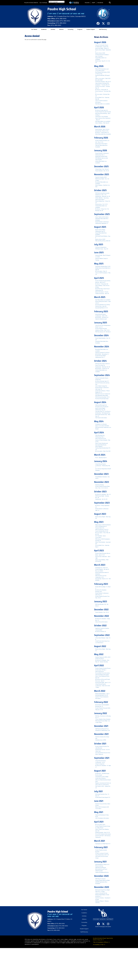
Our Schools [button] (43, 2)
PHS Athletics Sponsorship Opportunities (101, 158)
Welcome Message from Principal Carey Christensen (101, 405)
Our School (34, 29)
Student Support (90, 29)
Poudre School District (31, 2)
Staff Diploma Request (100, 867)
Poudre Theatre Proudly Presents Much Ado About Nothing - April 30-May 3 (103, 113)
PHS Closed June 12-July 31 (101, 529)
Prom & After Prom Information (102, 673)
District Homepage (100, 926)
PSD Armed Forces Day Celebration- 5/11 (100, 576)
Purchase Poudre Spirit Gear (102, 398)
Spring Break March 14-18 (101, 695)
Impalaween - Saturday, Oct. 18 (102, 196)
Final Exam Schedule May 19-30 (102, 266)
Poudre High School (61, 9)
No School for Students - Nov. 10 (103, 494)
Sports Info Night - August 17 (102, 48)
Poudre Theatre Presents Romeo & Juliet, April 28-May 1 (103, 669)
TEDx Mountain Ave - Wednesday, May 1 (100, 436)
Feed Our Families (99, 485)
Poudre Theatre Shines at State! (102, 880)
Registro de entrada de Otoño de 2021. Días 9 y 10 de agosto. (103, 783)
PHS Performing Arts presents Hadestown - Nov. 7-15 (102, 193)
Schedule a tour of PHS (100, 740)
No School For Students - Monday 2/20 (101, 590)
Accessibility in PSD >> (99, 944)
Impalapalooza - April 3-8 (101, 567)
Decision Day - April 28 (100, 306)
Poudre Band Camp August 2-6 (102, 797)
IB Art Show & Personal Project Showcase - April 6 (102, 680)
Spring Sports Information (101, 143)
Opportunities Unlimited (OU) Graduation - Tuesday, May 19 (102, 84)
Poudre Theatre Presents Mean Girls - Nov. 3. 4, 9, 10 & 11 (102, 487)
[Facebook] (98, 24)
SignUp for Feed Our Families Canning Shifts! (102, 629)
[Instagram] (108, 24)
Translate (61, 3)
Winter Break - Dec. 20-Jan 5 (102, 169)
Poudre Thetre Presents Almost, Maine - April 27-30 (102, 554)
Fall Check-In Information (101, 417)
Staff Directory (103, 29)
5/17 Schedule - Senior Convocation (100, 536)
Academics (44, 29)
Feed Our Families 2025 (101, 177)
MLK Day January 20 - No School (103, 332)
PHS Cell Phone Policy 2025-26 (102, 241)
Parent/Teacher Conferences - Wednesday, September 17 (102, 222)
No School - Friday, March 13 (102, 132)
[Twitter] (103, 24)
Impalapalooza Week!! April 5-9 (102, 843)
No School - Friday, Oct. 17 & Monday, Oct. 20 (102, 209)
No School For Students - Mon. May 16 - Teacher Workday (102, 661)
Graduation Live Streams (101, 424)
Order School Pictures (100, 778)
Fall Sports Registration (100, 247)
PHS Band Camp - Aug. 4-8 (101, 249)
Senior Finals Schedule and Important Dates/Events (101, 444)
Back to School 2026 (100, 53)
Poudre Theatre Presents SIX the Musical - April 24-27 (102, 281)
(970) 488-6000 (61, 19)
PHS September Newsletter (101, 395)
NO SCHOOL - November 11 (102, 354)
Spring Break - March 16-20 (101, 131)
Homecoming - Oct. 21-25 (101, 204)
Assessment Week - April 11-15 (102, 682)
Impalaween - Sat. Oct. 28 (101, 499)
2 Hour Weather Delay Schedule (102, 719)
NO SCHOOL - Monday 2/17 (101, 317)
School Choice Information (101, 622)
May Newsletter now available (102, 104)
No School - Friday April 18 (101, 284)
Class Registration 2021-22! (102, 855)
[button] (110, 3)
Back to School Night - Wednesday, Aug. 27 (100, 230)
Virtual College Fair (99, 764)
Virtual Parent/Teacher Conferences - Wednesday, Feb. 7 (102, 465)
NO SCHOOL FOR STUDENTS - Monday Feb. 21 (102, 705)
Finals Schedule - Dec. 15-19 (102, 171)
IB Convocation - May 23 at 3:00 (102, 451)
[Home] (34, 16)
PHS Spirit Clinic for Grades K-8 (102, 394)
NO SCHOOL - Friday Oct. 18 (102, 368)
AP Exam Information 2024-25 (102, 363)
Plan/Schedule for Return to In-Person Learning (102, 865)
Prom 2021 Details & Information (103, 834)
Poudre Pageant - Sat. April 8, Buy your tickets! (102, 570)
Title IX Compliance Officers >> (101, 942)
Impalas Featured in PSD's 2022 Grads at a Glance (102, 657)
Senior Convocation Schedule (102, 426)
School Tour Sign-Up (100, 365)
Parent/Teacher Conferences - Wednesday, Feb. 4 (102, 154)
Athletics (61, 29)
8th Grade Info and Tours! (101, 869)
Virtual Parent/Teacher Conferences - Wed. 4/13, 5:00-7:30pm (102, 685)
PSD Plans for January (100, 879)
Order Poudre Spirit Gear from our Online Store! (102, 641)
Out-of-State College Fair (101, 386)
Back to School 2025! (100, 239)
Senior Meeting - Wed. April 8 (102, 123)
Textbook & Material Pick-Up (102, 872)
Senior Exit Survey (99, 671)
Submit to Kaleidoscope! (101, 319)
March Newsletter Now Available (103, 134)
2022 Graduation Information (102, 674)
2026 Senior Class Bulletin (101, 116)
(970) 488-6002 (64, 21)
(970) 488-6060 (56, 25)
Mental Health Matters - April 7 (102, 693)
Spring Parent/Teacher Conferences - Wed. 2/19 (101, 315)
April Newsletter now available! (102, 121)
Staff (93, 2)
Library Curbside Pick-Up (101, 893)
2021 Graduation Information (102, 818)
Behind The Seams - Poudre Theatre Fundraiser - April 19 (102, 292)
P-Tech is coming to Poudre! (101, 853)
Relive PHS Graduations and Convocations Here (102, 69)
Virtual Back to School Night (101, 776)
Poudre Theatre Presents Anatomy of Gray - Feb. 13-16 (102, 329)
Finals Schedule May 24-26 (101, 531)
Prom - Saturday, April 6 (101, 457)
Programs (79, 29)
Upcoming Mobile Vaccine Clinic (102, 752)
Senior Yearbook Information (102, 217)
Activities (53, 29)
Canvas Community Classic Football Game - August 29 (101, 45)
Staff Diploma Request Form (102, 729)
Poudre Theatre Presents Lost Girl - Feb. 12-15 (102, 141)
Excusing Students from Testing (102, 304)
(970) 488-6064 (61, 23)
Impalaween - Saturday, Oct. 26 (102, 367)
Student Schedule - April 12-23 (102, 832)
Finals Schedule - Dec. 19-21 (102, 612)
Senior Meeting (98, 446)
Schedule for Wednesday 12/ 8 (102, 730)
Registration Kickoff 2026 (101, 156)
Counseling (70, 29)
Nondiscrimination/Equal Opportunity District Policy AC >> (103, 939)
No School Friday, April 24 (101, 110)
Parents (87, 2)
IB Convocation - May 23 (101, 271)
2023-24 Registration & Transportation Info (101, 527)
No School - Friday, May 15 (101, 89)
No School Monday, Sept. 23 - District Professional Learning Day (102, 383)
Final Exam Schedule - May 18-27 (103, 81)
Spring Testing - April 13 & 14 (102, 129)
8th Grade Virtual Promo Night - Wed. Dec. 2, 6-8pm (102, 890)
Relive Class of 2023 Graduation (103, 525)
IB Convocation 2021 (100, 824)
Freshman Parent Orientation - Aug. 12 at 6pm (102, 55)
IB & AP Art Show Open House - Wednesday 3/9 (102, 289)
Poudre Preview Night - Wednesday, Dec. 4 (100, 356)
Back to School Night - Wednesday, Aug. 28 (100, 409)
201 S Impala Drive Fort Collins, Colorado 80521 (70, 16)
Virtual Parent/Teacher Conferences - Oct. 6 (100, 761)
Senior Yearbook (99, 754)
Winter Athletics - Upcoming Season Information (102, 198)
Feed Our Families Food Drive (102, 352)
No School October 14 (100, 631)
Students (100, 2)
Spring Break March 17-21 (101, 308)
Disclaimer (108, 926)
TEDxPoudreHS (99, 870)
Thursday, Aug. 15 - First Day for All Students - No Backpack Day (103, 412)
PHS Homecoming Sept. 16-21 (102, 397)
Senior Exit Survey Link (100, 438)
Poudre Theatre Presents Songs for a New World (102, 827)
